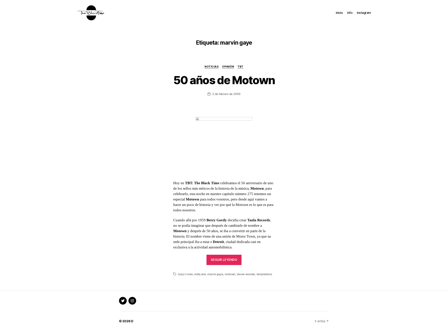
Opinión (228, 66)
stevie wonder (246, 274)
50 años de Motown (224, 80)
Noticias (212, 66)
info (349, 13)
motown (230, 274)
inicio (339, 13)
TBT (240, 66)
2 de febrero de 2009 (226, 94)
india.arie (200, 274)
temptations (264, 274)
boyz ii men (185, 274)
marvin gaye (215, 274)
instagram (364, 13)
